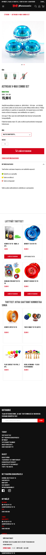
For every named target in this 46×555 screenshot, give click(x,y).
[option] (6, 76)
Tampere (4, 534)
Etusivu (6, 15)
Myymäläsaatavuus (7, 164)
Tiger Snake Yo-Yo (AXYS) (32, 327)
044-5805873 (5, 485)
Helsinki (4, 502)
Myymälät (4, 2)
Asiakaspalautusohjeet (9, 462)
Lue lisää (26, 548)
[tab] (23, 164)
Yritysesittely (6, 435)
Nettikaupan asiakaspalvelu (10, 438)
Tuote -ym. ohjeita (7, 467)
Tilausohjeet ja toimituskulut (11, 460)
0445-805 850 (6, 512)
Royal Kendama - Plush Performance (31, 366)
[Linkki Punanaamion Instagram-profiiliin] (10, 490)
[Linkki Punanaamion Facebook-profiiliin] (3, 490)
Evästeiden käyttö (7, 447)
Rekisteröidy (6, 458)
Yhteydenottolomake (8, 442)
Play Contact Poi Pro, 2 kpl (12, 366)
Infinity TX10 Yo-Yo (30, 244)
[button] (42, 2)
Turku (3, 517)
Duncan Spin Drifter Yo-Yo (12, 282)
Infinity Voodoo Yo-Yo (31, 281)
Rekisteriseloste (7, 445)
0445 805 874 (5, 480)
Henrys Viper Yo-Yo (10, 327)
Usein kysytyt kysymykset (10, 465)
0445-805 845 (6, 529)
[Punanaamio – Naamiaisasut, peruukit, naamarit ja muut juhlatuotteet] (22, 6)
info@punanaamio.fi (8, 487)
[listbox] (23, 76)
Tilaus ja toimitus (13, 2)
